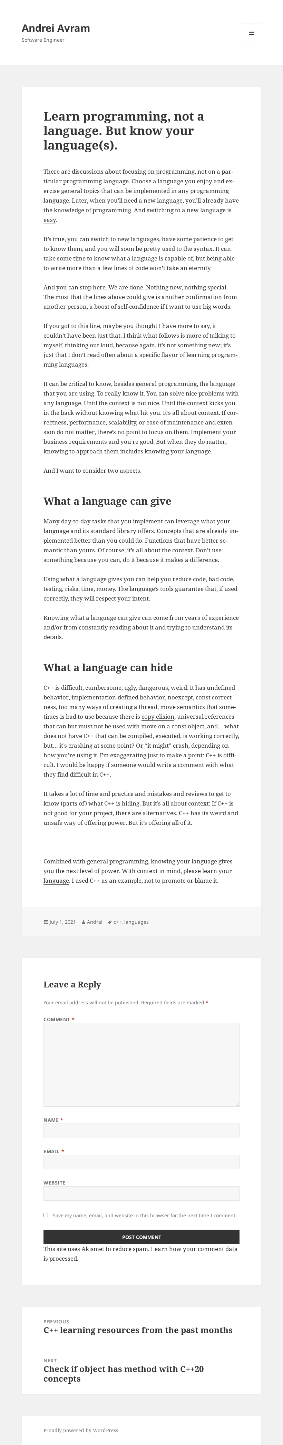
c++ (117, 922)
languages (136, 922)
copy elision (158, 716)
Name (53, 1120)
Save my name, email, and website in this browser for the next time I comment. (145, 1215)
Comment (59, 1019)
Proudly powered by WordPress (80, 1430)
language (56, 880)
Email (53, 1151)
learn (209, 871)
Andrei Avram (56, 27)
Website (54, 1182)
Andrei (95, 922)
